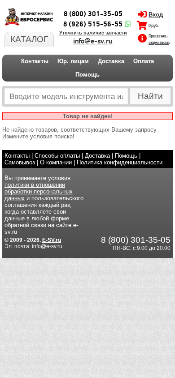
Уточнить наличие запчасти (93, 32)
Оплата (143, 61)
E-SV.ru (51, 240)
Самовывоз (19, 162)
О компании (56, 162)
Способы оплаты (57, 155)
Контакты (34, 61)
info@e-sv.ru (93, 41)
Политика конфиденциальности (119, 162)
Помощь (87, 74)
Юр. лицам (73, 61)
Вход (156, 14)
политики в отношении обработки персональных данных (38, 191)
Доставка (111, 61)
